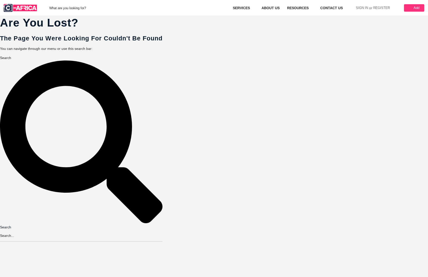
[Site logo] (21, 8)
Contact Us (331, 8)
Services (241, 8)
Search (5, 58)
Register (381, 8)
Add (416, 8)
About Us (271, 8)
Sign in (362, 8)
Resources (298, 8)
